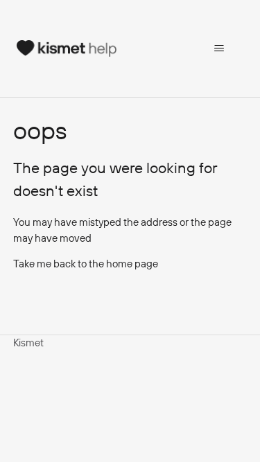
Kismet (28, 342)
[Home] (66, 48)
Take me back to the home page (85, 263)
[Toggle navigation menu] (218, 48)
